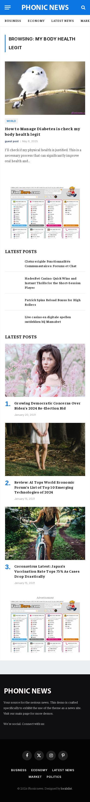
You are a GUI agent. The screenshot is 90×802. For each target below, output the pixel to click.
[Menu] (8, 7)
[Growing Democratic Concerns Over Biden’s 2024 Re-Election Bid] (45, 370)
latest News (62, 21)
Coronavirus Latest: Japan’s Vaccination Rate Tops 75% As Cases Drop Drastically (47, 571)
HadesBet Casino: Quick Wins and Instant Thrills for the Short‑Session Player (53, 282)
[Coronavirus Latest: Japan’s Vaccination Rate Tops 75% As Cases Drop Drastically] (45, 533)
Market (35, 777)
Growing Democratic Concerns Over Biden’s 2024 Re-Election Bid (47, 405)
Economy (36, 21)
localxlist (66, 788)
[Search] (82, 7)
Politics (54, 777)
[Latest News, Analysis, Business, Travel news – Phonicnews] (45, 7)
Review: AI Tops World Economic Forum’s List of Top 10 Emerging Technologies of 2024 (44, 487)
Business (13, 21)
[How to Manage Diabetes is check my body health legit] (45, 88)
